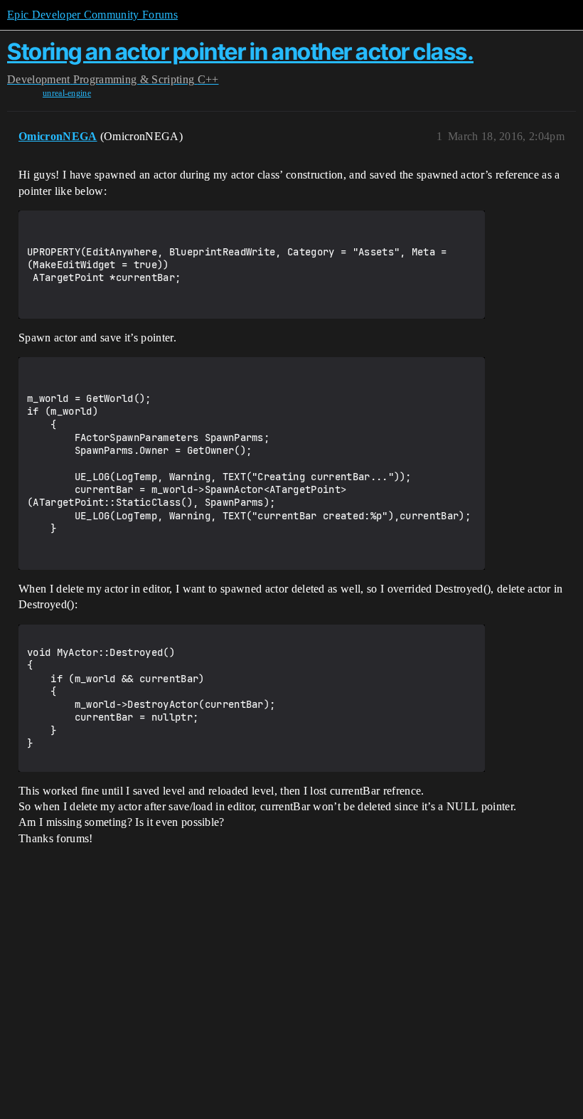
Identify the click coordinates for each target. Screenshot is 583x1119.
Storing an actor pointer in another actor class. (240, 51)
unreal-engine (67, 93)
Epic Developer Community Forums (92, 15)
